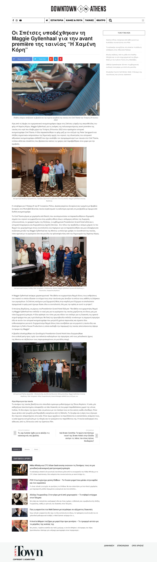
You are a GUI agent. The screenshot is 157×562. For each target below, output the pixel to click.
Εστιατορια (57, 20)
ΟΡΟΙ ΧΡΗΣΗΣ (138, 545)
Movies (27, 449)
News (36, 449)
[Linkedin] (56, 59)
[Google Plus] (51, 59)
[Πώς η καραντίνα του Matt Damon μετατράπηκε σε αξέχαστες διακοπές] (20, 512)
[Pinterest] (60, 59)
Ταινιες (89, 20)
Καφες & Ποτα (74, 20)
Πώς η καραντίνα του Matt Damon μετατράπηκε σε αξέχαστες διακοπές (61, 509)
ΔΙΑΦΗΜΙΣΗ (109, 545)
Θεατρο (100, 20)
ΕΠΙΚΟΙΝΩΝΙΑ (123, 545)
